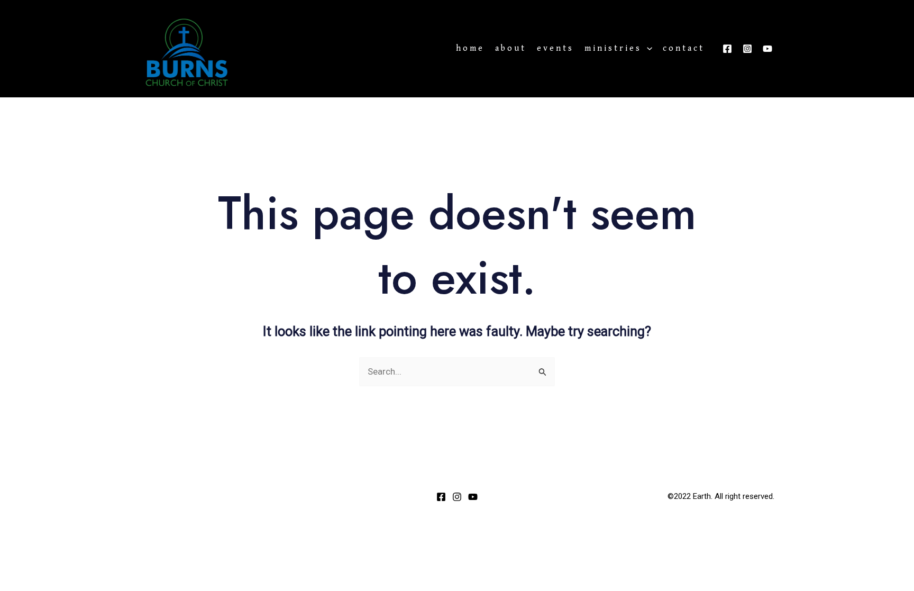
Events (555, 48)
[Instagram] (747, 49)
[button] (647, 48)
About (510, 48)
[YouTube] (767, 49)
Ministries (613, 48)
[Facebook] (727, 49)
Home (470, 48)
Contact (684, 48)
